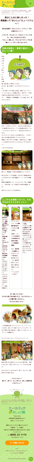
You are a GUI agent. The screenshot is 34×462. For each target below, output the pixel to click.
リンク (17, 448)
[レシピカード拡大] (15, 219)
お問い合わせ (18, 442)
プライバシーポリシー (21, 450)
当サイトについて (10, 450)
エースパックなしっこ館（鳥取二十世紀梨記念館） (14, 10)
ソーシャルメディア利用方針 (17, 453)
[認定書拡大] (5, 215)
